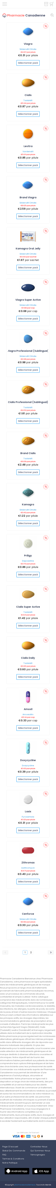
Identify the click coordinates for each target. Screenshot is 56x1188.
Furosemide (28, 816)
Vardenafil (28, 151)
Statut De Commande (13, 1150)
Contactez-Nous (38, 1146)
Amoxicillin (28, 714)
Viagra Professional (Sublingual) (28, 351)
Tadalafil (27, 100)
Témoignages (37, 1154)
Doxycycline (28, 760)
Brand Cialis (28, 453)
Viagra (28, 44)
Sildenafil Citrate (28, 49)
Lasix (28, 811)
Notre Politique (9, 1162)
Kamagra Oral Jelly (28, 248)
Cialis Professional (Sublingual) (28, 402)
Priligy (28, 555)
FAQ (4, 1154)
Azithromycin (28, 867)
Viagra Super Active (28, 300)
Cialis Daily (28, 658)
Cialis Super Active (28, 607)
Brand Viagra (28, 197)
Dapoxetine (28, 560)
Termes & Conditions (13, 1158)
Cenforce (28, 914)
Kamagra (28, 504)
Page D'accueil (10, 1146)
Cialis (28, 95)
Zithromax (28, 862)
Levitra (28, 146)
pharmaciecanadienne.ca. (25, 1185)
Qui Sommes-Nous (40, 1150)
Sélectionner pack (28, 62)
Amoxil (28, 709)
